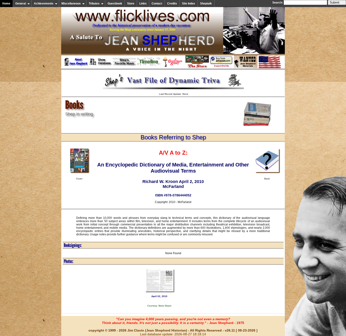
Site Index (188, 3)
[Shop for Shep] (197, 67)
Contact (157, 3)
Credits (172, 3)
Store (130, 3)
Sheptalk (206, 3)
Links (143, 3)
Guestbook (115, 3)
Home (6, 3)
